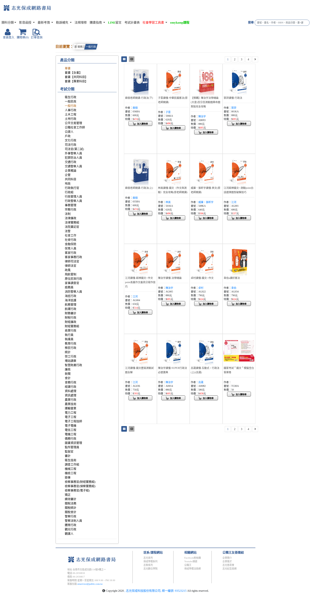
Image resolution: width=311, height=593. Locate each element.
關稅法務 (70, 503)
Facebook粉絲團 (192, 557)
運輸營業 (70, 408)
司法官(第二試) (74, 149)
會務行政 (70, 382)
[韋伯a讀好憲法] (239, 259)
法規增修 (81, 22)
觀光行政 (70, 529)
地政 (68, 183)
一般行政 (91, 46)
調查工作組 (72, 464)
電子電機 (70, 425)
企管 (68, 174)
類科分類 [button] (7, 22)
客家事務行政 (73, 257)
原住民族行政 (73, 278)
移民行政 (70, 347)
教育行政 (70, 343)
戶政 (68, 136)
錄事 (68, 477)
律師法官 (70, 265)
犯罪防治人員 (73, 157)
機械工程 (70, 468)
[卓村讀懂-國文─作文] (206, 259)
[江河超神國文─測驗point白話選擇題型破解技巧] (239, 169)
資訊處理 (70, 395)
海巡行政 (70, 295)
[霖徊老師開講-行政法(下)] (140, 79)
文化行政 (70, 140)
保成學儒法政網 (192, 568)
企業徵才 (227, 561)
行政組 (69, 192)
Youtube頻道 (190, 561)
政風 (68, 270)
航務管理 (70, 304)
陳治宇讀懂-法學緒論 (170, 278)
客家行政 (70, 252)
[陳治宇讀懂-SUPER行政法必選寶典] (173, 350)
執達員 (69, 339)
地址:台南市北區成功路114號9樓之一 (86, 569)
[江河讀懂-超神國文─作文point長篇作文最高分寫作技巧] (140, 259)
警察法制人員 (73, 520)
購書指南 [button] (96, 22)
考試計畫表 (132, 22)
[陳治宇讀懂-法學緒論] (173, 259)
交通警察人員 (73, 166)
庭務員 (69, 287)
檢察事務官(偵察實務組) (80, 486)
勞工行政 (70, 356)
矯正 (68, 494)
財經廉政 (70, 321)
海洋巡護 (70, 300)
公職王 (187, 565)
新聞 (68, 373)
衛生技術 (70, 460)
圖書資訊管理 (73, 442)
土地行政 (70, 118)
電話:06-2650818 (76, 573)
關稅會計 (70, 512)
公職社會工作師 (75, 127)
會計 (68, 378)
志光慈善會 (228, 565)
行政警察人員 (73, 200)
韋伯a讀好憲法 (232, 278)
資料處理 (70, 391)
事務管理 (70, 205)
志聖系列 (148, 565)
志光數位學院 (150, 568)
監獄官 (69, 451)
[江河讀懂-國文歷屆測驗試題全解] (140, 350)
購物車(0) (23, 37)
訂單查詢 (36, 37)
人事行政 (70, 110)
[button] (155, 22)
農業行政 (70, 399)
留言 (114, 22)
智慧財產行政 (73, 365)
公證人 (69, 131)
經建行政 (70, 386)
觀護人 (69, 533)
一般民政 (70, 101)
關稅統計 (70, 507)
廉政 (68, 369)
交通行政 (70, 162)
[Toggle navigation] (66, 10)
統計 (68, 352)
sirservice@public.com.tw (90, 584)
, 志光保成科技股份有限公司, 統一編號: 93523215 (155, 590)
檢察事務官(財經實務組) (80, 481)
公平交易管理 (73, 123)
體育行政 (70, 525)
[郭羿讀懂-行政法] (239, 79)
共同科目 (70, 179)
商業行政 (70, 330)
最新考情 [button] (44, 22)
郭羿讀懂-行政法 (233, 98)
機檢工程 (70, 473)
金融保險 (70, 244)
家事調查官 (72, 283)
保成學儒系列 (150, 561)
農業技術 (70, 404)
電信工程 (70, 429)
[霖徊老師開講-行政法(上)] (140, 169)
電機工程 (70, 434)
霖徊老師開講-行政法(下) (139, 98)
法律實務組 (72, 222)
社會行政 (70, 239)
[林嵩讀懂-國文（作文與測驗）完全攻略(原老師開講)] (173, 169)
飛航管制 (70, 274)
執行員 (69, 334)
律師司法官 (72, 261)
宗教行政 (70, 209)
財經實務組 (72, 326)
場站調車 (70, 360)
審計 (68, 455)
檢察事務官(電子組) (77, 490)
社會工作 (70, 235)
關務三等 (83, 46)
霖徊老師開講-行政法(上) (139, 188)
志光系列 (148, 557)
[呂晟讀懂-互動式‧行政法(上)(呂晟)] (206, 350)
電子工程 (70, 417)
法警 (68, 231)
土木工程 (70, 114)
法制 (68, 213)
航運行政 (70, 308)
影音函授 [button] (25, 22)
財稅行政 (70, 317)
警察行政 (70, 516)
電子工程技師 (73, 421)
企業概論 (70, 170)
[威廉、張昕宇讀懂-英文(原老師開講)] (206, 169)
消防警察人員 (73, 291)
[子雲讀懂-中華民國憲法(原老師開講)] (173, 79)
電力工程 (70, 412)
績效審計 (70, 499)
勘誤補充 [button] (62, 22)
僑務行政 (70, 438)
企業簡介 (227, 557)
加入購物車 (142, 124)
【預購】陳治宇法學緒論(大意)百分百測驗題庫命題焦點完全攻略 (205, 102)
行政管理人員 (73, 196)
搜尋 (251, 22)
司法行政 (70, 144)
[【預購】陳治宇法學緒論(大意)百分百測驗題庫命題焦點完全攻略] (206, 79)
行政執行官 (72, 187)
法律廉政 (70, 218)
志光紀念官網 (229, 568)
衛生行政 (70, 97)
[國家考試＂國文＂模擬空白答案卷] (239, 350)
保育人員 (70, 248)
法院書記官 (72, 226)
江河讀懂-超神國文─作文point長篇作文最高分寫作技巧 (140, 282)
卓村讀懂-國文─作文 (202, 278)
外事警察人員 (73, 153)
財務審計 (70, 313)
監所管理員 (72, 447)
